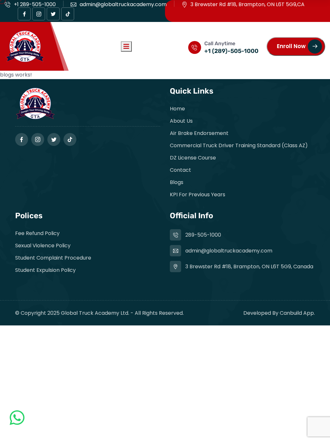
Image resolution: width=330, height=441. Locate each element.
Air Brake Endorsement (199, 133)
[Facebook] (24, 13)
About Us (181, 121)
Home (177, 108)
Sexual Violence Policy (43, 245)
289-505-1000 (203, 235)
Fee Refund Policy (37, 233)
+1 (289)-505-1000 (231, 51)
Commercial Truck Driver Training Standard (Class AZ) (239, 145)
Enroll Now (291, 46)
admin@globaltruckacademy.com (123, 4)
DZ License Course (193, 157)
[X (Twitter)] (53, 13)
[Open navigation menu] (126, 46)
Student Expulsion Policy (45, 270)
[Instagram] (38, 13)
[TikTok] (67, 13)
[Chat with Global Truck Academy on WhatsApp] (17, 422)
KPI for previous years (197, 194)
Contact (180, 170)
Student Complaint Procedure (53, 258)
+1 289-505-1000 (35, 4)
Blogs (176, 182)
